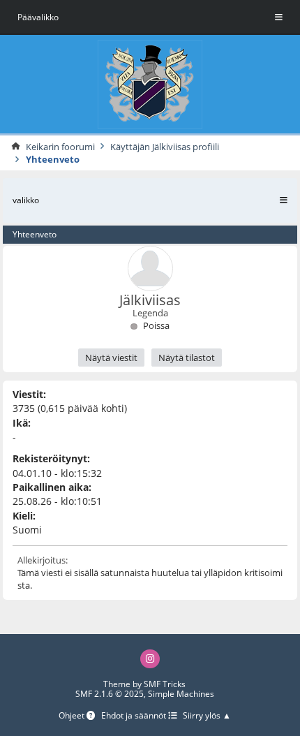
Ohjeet (73, 716)
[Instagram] (150, 659)
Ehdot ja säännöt (134, 716)
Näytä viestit (111, 357)
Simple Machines (181, 694)
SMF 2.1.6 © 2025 (109, 694)
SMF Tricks (165, 684)
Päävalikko (38, 17)
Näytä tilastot (186, 357)
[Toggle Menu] (279, 17)
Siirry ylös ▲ (207, 716)
